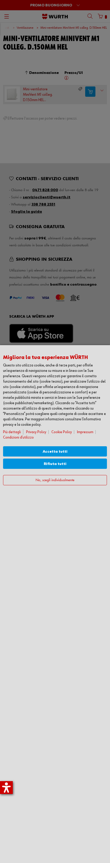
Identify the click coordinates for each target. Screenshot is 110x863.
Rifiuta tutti (55, 464)
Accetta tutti (55, 451)
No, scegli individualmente (55, 480)
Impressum (85, 432)
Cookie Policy (61, 432)
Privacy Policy (36, 432)
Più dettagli (12, 432)
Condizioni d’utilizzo (18, 437)
